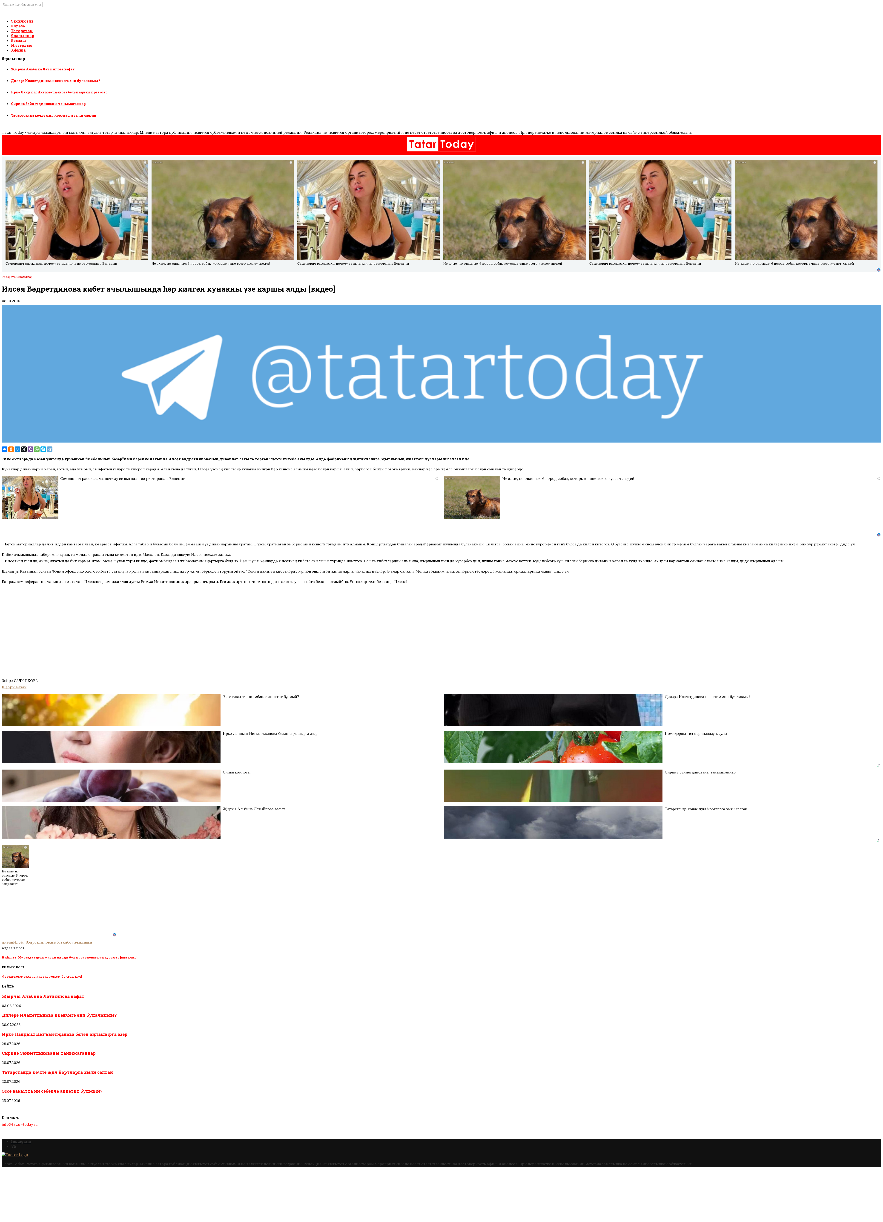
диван (7, 942)
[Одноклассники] (11, 449)
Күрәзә (18, 25)
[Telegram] (49, 449)
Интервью (21, 45)
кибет (57, 942)
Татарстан (22, 30)
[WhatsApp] (37, 449)
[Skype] (43, 449)
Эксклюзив (22, 21)
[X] (24, 449)
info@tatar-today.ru (19, 1124)
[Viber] (30, 449)
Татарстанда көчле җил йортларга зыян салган (53, 115)
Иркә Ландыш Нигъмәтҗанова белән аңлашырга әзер (59, 92)
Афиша (18, 50)
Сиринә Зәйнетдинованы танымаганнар (48, 103)
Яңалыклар (22, 35)
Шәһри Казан (14, 687)
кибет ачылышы (77, 942)
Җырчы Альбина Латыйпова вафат (43, 69)
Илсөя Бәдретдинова (32, 942)
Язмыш (18, 40)
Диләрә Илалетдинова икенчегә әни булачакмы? (55, 80)
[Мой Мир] (17, 449)
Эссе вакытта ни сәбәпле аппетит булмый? (52, 1091)
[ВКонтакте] (4, 449)
